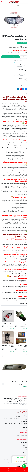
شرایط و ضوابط (6, 459)
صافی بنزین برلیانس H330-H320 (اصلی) (8, 346)
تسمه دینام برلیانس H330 (9, 324)
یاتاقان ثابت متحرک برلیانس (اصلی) (22, 346)
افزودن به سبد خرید (9, 57)
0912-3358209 (23, 433)
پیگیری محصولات (24, 449)
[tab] (25, 93)
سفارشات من (24, 451)
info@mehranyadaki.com (21, 439)
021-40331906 (23, 430)
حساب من (25, 447)
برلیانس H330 (22, 5)
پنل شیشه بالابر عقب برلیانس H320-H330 (19, 381)
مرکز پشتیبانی (24, 445)
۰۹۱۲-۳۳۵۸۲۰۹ (21, 43)
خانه (26, 5)
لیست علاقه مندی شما (23, 452)
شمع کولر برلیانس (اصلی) (22, 324)
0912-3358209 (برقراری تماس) (17, 62)
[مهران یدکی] (14, 2)
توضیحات (25, 93)
